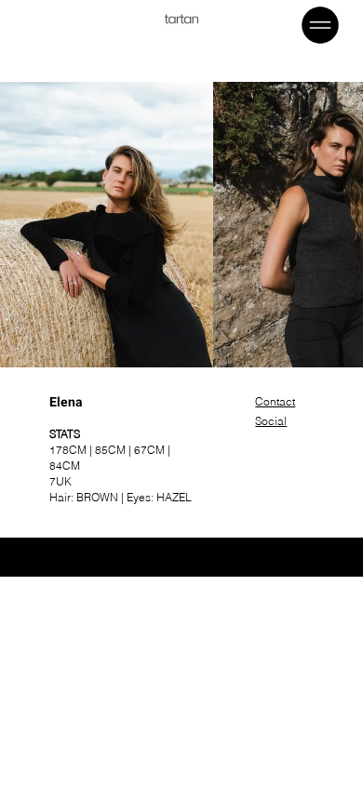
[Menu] (321, 25)
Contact (275, 401)
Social (271, 421)
